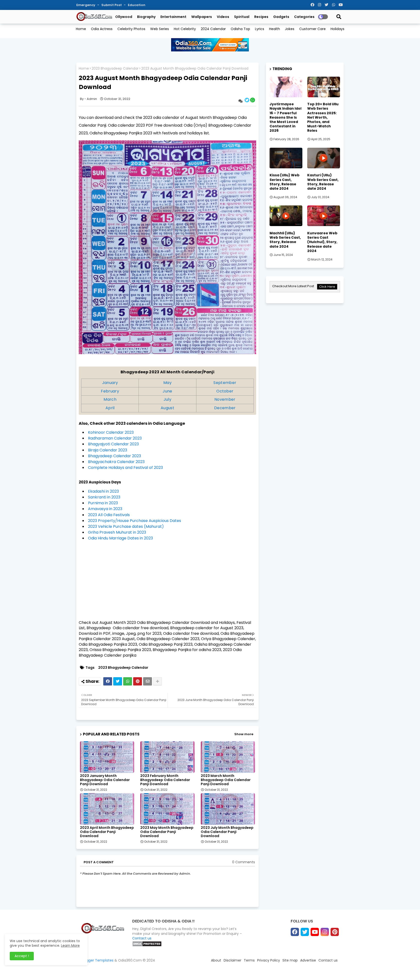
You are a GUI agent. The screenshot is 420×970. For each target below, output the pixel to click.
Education (136, 5)
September (224, 382)
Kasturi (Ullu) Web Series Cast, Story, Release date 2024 (323, 182)
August (167, 408)
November (224, 399)
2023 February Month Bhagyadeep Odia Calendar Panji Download (165, 780)
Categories (304, 16)
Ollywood (123, 16)
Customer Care (312, 28)
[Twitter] (117, 681)
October (224, 391)
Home (81, 28)
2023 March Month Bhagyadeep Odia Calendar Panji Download (226, 780)
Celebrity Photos (131, 28)
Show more (243, 734)
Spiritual (241, 16)
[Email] (147, 681)
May (167, 382)
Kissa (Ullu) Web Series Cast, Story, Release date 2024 (284, 182)
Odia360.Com (130, 960)
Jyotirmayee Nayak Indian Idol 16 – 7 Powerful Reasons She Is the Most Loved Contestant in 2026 (285, 117)
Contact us (141, 938)
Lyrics (259, 28)
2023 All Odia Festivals (109, 515)
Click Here (327, 286)
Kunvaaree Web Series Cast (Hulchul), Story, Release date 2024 (322, 242)
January (110, 382)
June (167, 391)
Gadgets (281, 16)
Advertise (308, 960)
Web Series (159, 28)
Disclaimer (232, 960)
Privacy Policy (268, 960)
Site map (290, 960)
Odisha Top (240, 28)
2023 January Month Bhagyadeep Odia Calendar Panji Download (105, 780)
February (110, 391)
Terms (249, 960)
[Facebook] (107, 681)
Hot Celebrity (185, 28)
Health (274, 28)
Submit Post (111, 5)
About (216, 960)
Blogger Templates (97, 960)
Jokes (289, 28)
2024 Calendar (213, 28)
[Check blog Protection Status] (147, 945)
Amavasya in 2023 (105, 509)
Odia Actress (102, 28)
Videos (223, 16)
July (167, 399)
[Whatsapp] (127, 681)
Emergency (86, 5)
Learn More (70, 945)
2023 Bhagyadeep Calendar (115, 68)
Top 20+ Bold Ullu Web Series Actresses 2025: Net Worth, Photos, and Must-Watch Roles (323, 117)
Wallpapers (201, 16)
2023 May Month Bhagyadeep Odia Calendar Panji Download (166, 832)
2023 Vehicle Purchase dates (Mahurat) (126, 526)
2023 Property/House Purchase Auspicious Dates (134, 520)
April (110, 408)
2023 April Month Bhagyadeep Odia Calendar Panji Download (107, 832)
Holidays (337, 28)
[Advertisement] (167, 582)
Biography (146, 16)
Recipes (261, 16)
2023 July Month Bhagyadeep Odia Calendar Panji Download (227, 832)
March (110, 399)
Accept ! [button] (22, 956)
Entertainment (173, 16)
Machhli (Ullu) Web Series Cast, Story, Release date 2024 (285, 240)
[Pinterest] (137, 681)
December (225, 408)
